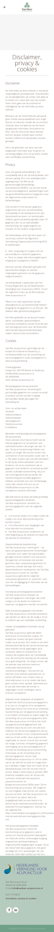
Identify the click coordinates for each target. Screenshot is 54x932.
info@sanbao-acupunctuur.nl (27, 888)
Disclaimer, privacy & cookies (21, 898)
